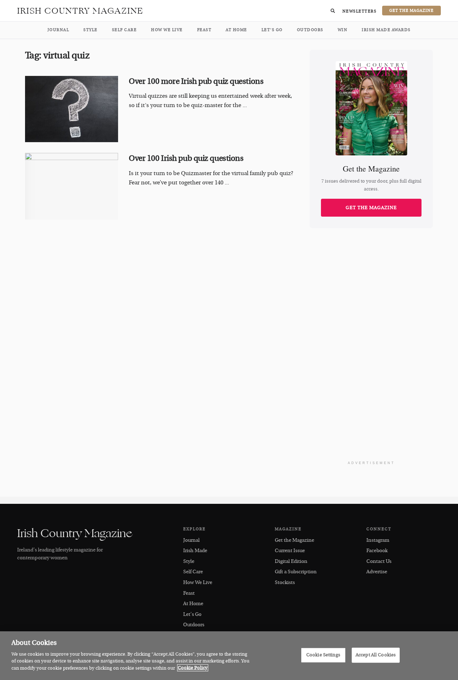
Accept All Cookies (376, 654)
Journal (58, 30)
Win (343, 30)
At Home (236, 30)
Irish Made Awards (386, 30)
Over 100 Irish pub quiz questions (186, 158)
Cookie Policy (193, 668)
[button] (333, 11)
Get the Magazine (371, 208)
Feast (204, 30)
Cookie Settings (323, 654)
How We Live (167, 30)
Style (90, 30)
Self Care (124, 30)
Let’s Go (272, 30)
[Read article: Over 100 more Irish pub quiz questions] (71, 109)
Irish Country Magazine (80, 10)
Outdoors (310, 30)
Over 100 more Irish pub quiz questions (196, 81)
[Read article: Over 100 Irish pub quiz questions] (71, 186)
